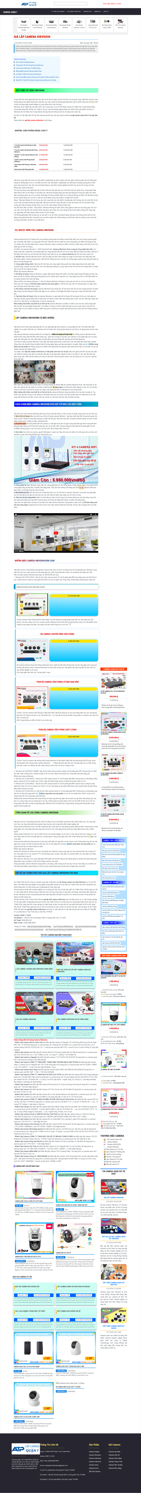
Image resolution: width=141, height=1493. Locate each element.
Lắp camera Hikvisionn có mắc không (28, 68)
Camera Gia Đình (114, 1452)
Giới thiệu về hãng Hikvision (25, 62)
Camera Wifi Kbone (108, 896)
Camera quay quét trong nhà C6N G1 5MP (70, 1366)
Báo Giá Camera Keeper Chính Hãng (39, 926)
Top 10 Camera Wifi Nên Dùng (63, 926)
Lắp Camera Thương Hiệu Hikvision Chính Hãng (34, 969)
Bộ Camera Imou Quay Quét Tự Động (68, 1387)
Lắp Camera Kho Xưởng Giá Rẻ (68, 1311)
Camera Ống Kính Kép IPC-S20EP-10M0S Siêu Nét (72, 1205)
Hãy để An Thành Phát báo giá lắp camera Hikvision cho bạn (36, 80)
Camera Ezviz (94, 1468)
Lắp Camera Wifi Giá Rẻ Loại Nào (85, 926)
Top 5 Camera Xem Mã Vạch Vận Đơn (113, 846)
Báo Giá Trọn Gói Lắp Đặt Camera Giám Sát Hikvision (74, 971)
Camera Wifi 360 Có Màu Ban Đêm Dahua (113, 888)
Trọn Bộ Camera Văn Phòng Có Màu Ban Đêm (57, 682)
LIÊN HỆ (105, 11)
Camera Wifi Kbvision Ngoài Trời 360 (112, 917)
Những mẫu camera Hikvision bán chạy (29, 71)
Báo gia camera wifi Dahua (111, 851)
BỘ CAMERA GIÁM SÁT (74, 11)
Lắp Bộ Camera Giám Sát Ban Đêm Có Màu (113, 948)
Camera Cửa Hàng (115, 1458)
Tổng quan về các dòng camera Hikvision (29, 65)
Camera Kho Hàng (115, 1468)
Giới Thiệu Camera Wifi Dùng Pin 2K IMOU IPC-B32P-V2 (63, 930)
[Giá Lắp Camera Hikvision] (56, 533)
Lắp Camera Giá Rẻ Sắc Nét (111, 943)
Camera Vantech (95, 1462)
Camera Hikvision (95, 1458)
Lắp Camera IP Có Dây (113, 1159)
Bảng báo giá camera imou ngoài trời (113, 873)
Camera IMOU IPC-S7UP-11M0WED (112, 1109)
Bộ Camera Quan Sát (114, 1139)
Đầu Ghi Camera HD (112, 1162)
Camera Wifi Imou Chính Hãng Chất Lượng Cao (113, 911)
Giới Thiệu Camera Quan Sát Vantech (114, 1284)
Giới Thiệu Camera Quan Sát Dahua (114, 1327)
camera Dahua (112, 1142)
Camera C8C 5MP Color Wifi (111, 1069)
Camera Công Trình (115, 1462)
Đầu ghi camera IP (111, 1164)
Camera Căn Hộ (114, 1455)
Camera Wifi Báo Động (109, 906)
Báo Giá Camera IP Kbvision (111, 860)
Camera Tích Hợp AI (112, 1157)
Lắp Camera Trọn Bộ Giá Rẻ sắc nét (112, 938)
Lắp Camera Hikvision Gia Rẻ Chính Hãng (72, 1019)
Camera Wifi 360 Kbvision (110, 893)
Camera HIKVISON (114, 1144)
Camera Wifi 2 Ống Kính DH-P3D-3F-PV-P (28, 1256)
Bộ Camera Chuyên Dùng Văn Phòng (57, 634)
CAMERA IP (97, 11)
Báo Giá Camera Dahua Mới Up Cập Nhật (113, 856)
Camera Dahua (94, 1452)
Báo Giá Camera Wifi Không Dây (27, 1287)
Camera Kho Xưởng (115, 1465)
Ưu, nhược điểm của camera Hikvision (28, 74)
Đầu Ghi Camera (94, 1471)
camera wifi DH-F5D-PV (63, 1253)
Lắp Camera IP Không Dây (114, 1152)
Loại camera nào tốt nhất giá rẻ (112, 864)
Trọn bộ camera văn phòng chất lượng (57, 729)
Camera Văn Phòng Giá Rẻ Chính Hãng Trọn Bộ (30, 587)
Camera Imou (93, 1465)
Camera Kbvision (95, 1455)
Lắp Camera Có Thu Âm (113, 1149)
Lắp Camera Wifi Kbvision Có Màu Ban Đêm (113, 901)
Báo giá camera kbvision (110, 868)
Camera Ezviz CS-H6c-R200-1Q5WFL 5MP (27, 1417)
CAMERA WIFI (87, 11)
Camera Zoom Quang (112, 1154)
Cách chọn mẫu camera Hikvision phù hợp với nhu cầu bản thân (37, 77)
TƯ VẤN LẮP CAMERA (58, 11)
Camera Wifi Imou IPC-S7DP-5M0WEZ (114, 1025)
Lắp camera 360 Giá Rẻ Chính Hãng (113, 927)
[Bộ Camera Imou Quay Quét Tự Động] (70, 1383)
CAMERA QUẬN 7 (10, 12)
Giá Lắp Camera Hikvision (26, 1019)
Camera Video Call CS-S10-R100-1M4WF (26, 1366)
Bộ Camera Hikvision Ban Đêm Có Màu (113, 932)
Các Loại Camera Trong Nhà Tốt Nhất (30, 1311)
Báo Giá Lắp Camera (108, 878)
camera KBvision (113, 1147)
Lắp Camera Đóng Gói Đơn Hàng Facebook (73, 1287)
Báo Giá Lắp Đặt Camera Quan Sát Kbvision (29, 930)
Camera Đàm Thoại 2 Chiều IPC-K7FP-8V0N (29, 1201)
